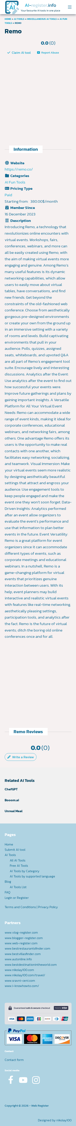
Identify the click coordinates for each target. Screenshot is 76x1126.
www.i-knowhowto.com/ (22, 985)
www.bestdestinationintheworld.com (31, 964)
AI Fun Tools (15, 182)
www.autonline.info (18, 959)
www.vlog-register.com (21, 932)
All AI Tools (17, 860)
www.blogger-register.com (24, 937)
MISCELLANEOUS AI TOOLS (42, 19)
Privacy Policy (48, 907)
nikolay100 (64, 1120)
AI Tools (19, 19)
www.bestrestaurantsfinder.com (27, 948)
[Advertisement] (38, 96)
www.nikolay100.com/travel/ (25, 975)
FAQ (7, 892)
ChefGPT (11, 789)
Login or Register (17, 897)
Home (8, 19)
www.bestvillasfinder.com (23, 953)
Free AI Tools (19, 865)
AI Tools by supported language (32, 876)
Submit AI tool (15, 849)
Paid (8, 195)
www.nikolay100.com (19, 969)
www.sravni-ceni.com (20, 980)
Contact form (14, 1059)
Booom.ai (12, 800)
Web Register (40, 1105)
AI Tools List (18, 887)
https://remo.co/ (19, 169)
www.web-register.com (21, 943)
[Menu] (70, 7)
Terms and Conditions (20, 907)
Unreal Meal (13, 811)
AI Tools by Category (24, 871)
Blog (8, 881)
